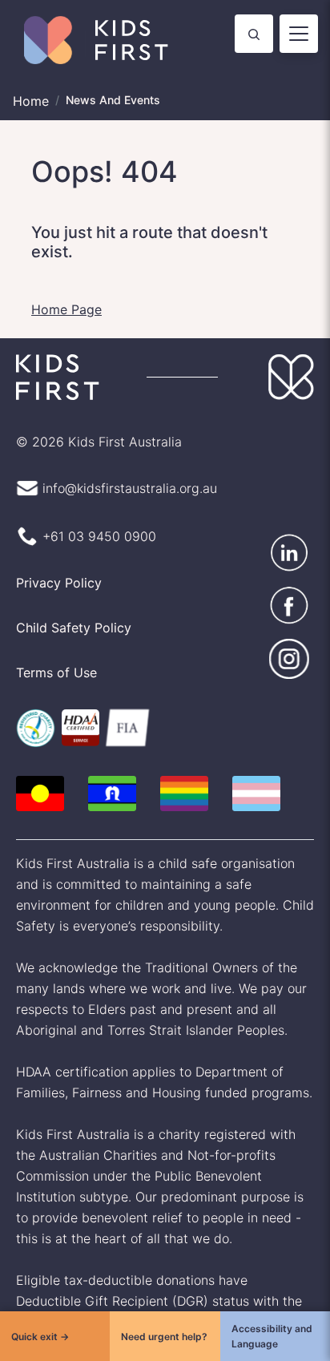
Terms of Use (56, 672)
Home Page (66, 309)
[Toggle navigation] (299, 33)
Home (31, 101)
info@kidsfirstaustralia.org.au (129, 488)
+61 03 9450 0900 (99, 536)
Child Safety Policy (73, 628)
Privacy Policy (59, 583)
